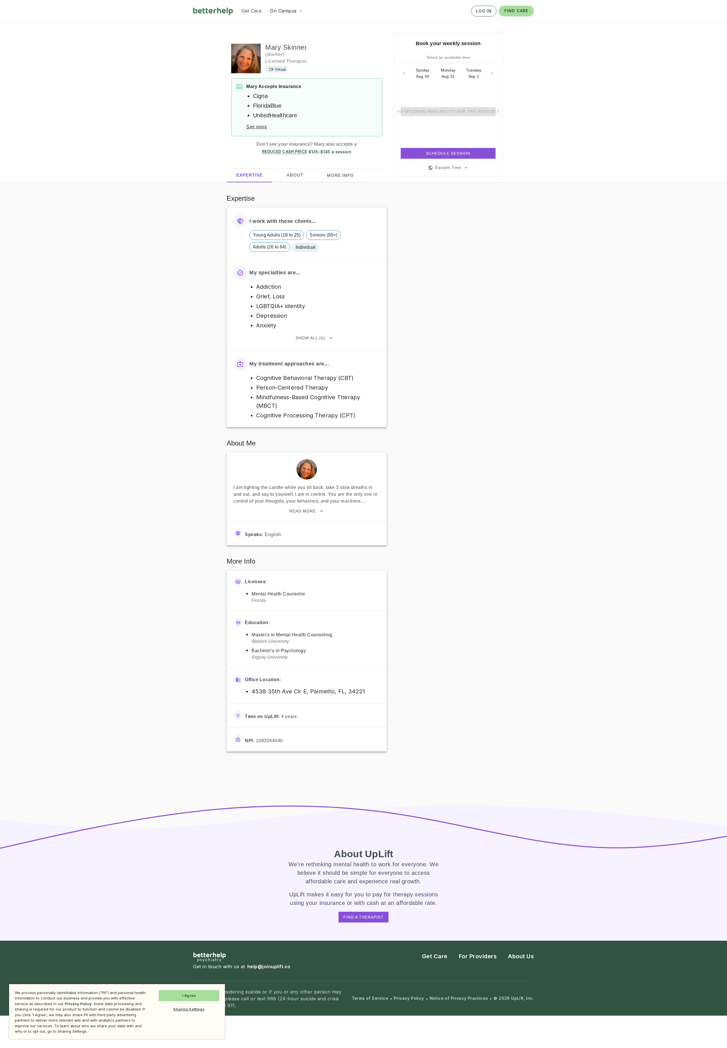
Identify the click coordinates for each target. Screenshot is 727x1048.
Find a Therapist (363, 917)
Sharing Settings (188, 1009)
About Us (521, 956)
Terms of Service (370, 998)
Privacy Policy (409, 998)
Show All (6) (310, 338)
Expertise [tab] (249, 175)
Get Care (435, 956)
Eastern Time (448, 168)
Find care (516, 10)
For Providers (478, 956)
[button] (286, 10)
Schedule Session (448, 153)
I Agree (189, 995)
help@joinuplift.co (269, 966)
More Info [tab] (340, 175)
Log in (484, 11)
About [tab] (295, 175)
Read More (302, 511)
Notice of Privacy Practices (459, 998)
